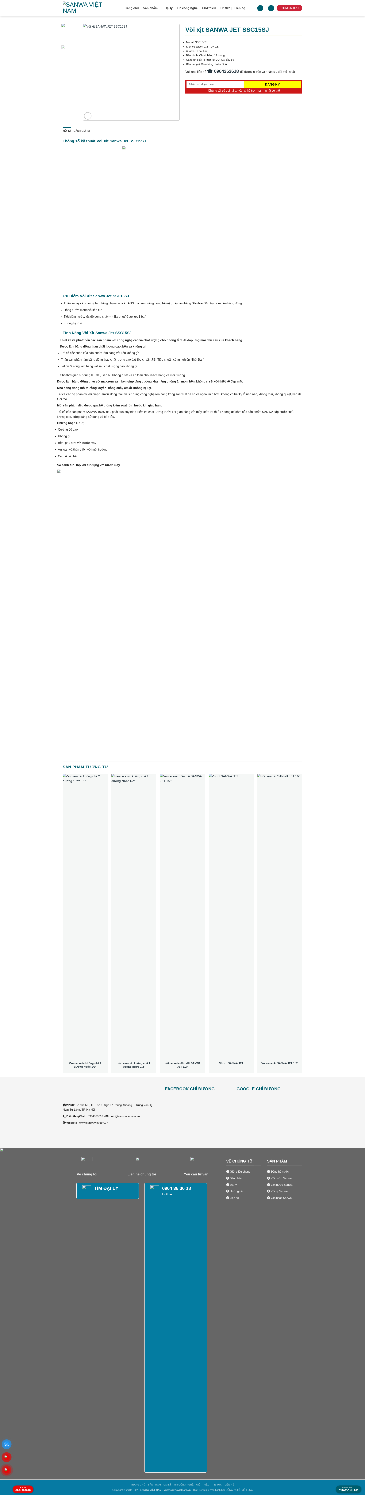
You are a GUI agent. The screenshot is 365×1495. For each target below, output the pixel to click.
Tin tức (225, 8)
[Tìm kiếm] (251, 8)
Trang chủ (131, 8)
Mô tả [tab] (67, 130)
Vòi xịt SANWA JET (231, 1063)
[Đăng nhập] (260, 8)
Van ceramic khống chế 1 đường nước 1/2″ (134, 1065)
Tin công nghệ (187, 8)
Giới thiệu (209, 8)
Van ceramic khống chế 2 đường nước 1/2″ (85, 1065)
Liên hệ (239, 8)
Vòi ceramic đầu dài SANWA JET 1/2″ (183, 1065)
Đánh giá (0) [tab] (82, 130)
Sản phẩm (150, 8)
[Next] (173, 72)
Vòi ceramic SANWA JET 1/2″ (279, 1063)
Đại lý (169, 8)
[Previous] (89, 72)
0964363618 (23, 1489)
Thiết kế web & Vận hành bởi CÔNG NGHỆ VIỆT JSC (223, 1490)
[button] (271, 8)
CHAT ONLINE (348, 1489)
